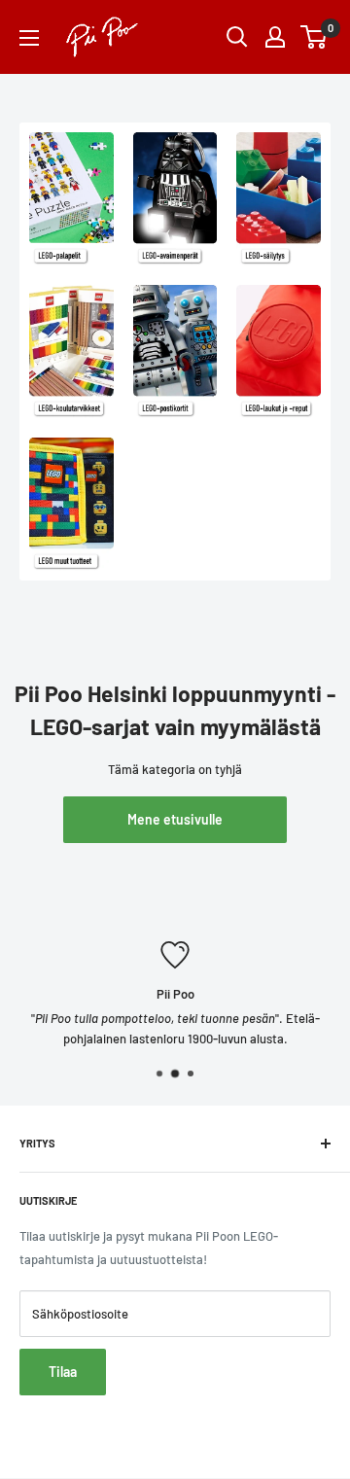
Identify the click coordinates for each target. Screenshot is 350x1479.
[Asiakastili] (275, 37)
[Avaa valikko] (29, 38)
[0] (314, 37)
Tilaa (63, 1371)
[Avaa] (237, 37)
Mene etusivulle (175, 819)
